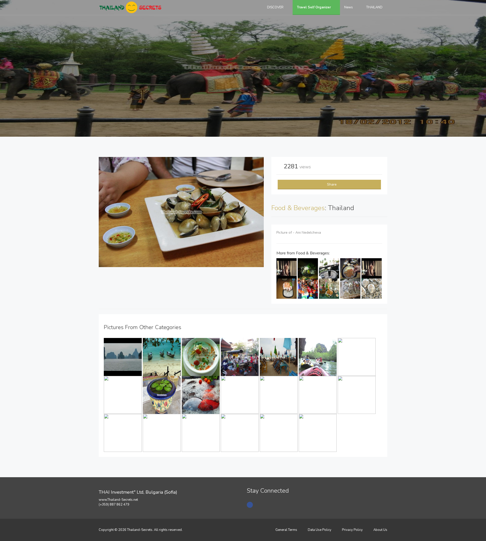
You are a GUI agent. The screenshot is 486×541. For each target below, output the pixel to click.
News (349, 7)
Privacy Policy (352, 530)
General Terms (286, 530)
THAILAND (374, 7)
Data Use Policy (319, 530)
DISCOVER (275, 7)
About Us (380, 530)
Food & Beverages (298, 208)
